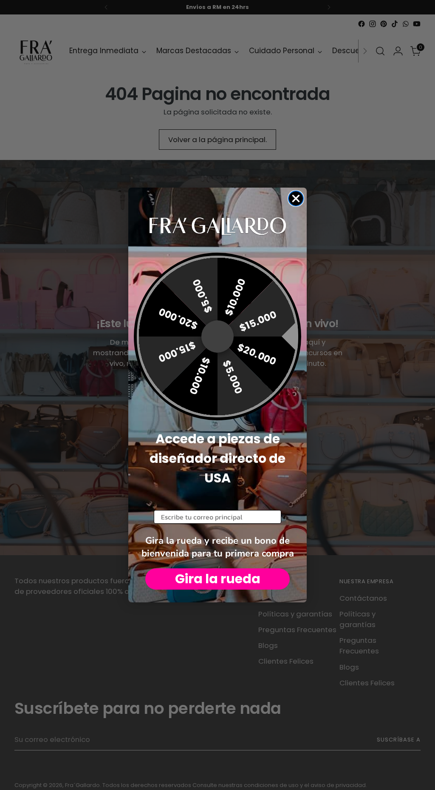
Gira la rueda (217, 579)
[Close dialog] (295, 198)
